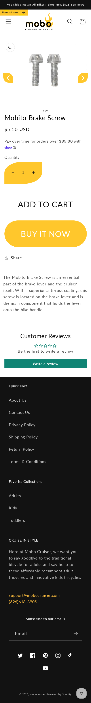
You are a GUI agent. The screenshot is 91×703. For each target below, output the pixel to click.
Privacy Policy (22, 424)
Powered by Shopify (59, 694)
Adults (15, 495)
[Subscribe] (75, 633)
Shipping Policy (23, 436)
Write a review (46, 363)
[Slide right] (83, 78)
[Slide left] (8, 78)
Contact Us (19, 412)
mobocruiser (38, 694)
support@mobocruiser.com (34, 595)
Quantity (12, 157)
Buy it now (45, 234)
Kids (13, 507)
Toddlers (17, 520)
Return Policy (21, 449)
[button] (8, 21)
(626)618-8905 (23, 601)
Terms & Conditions (27, 461)
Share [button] (16, 257)
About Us (18, 400)
